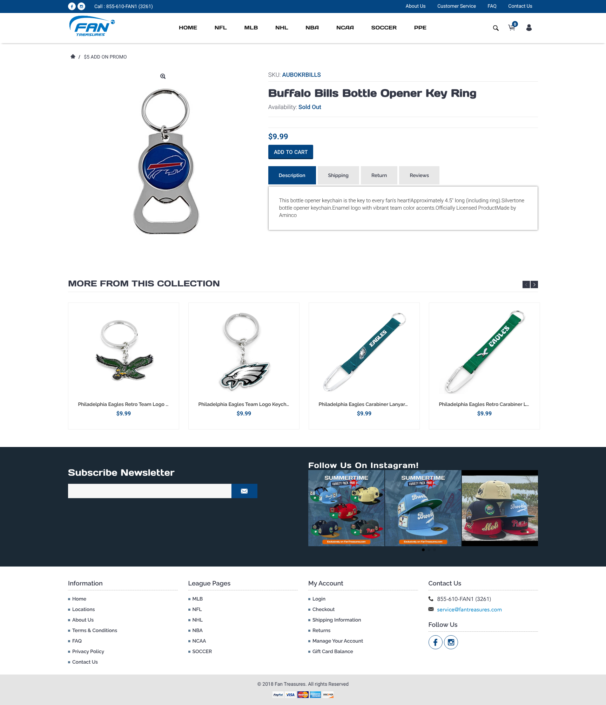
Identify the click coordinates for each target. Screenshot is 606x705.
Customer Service (456, 6)
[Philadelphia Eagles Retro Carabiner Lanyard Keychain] (484, 352)
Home (188, 28)
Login (318, 599)
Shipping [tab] (338, 175)
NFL (221, 28)
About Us (416, 6)
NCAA (345, 28)
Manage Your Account (337, 641)
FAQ (492, 6)
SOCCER (384, 28)
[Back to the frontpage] (72, 57)
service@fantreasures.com (469, 609)
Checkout (323, 609)
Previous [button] (526, 284)
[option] (123, 366)
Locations (83, 609)
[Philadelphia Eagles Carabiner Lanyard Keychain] (364, 352)
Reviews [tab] (419, 175)
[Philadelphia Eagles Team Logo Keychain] (244, 352)
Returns (321, 630)
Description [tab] (292, 175)
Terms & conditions (94, 630)
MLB (251, 28)
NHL (281, 28)
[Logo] (92, 25)
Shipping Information (336, 620)
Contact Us (520, 6)
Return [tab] (379, 175)
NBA (312, 28)
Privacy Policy (88, 652)
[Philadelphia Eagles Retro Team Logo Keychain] (123, 352)
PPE (420, 28)
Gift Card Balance (332, 652)
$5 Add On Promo (105, 57)
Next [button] (534, 284)
